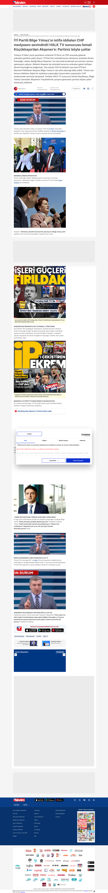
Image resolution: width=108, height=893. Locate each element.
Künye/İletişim (60, 813)
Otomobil (37, 823)
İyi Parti (39, 636)
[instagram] (89, 800)
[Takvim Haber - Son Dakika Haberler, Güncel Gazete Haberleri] (19, 2)
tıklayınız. (23, 892)
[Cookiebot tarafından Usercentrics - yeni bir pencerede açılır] (82, 435)
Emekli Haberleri (18, 826)
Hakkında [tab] (82, 440)
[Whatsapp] (88, 88)
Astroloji (37, 810)
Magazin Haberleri (18, 820)
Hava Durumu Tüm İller (20, 833)
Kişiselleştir (52, 460)
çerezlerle (85, 890)
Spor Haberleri (17, 823)
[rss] (93, 800)
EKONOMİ (33, 6)
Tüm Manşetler (60, 652)
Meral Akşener (30, 636)
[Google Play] (50, 800)
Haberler (16, 34)
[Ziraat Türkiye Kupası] (94, 6)
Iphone (36, 833)
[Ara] (94, 2)
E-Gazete (37, 829)
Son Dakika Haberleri (19, 810)
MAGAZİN (45, 6)
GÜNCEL (25, 6)
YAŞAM (58, 6)
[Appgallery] (59, 800)
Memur (36, 813)
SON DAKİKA (17, 6)
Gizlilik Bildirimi (60, 810)
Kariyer (58, 817)
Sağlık (15, 836)
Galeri (36, 826)
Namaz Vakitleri (18, 829)
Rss (35, 836)
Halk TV (37, 560)
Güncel (15, 813)
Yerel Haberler (38, 817)
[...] (92, 88)
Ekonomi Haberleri (19, 817)
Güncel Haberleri (24, 34)
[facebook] (75, 800)
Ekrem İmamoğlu (58, 131)
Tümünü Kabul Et (78, 460)
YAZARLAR (65, 6)
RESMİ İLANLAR (76, 6)
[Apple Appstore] (39, 800)
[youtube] (84, 800)
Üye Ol (25, 804)
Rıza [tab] (25, 440)
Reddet (29, 434)
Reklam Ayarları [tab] (63, 440)
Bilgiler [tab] (44, 440)
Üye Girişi (16, 804)
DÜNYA (52, 6)
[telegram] (84, 88)
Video (36, 820)
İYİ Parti (51, 129)
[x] (79, 800)
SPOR (39, 6)
